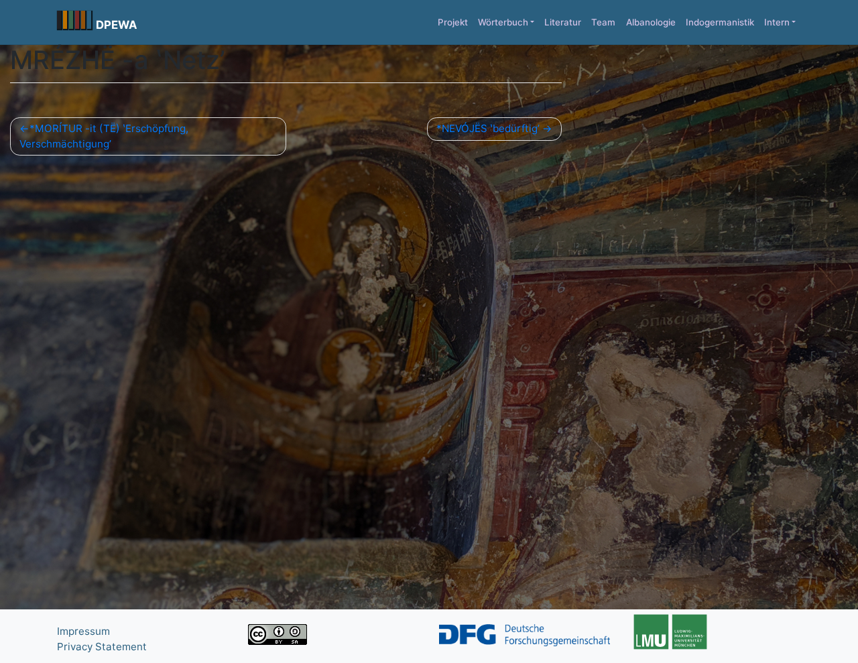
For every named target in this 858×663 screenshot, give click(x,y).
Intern (777, 22)
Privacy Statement (102, 646)
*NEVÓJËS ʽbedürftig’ (488, 128)
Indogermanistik (720, 22)
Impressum (83, 631)
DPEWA (116, 25)
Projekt (453, 22)
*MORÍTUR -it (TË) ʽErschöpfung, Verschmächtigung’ (103, 136)
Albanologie (651, 22)
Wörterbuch (503, 22)
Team (603, 22)
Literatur (562, 22)
